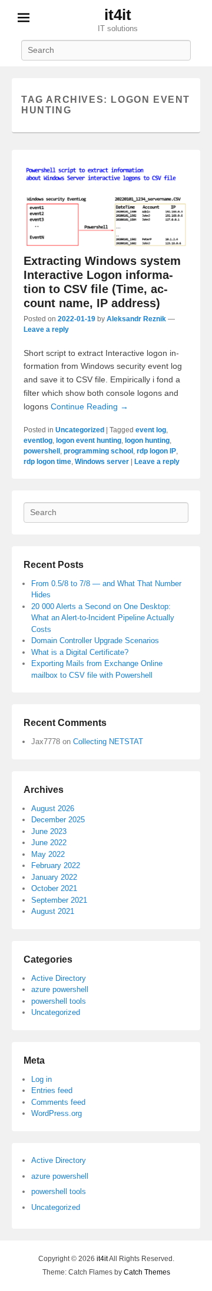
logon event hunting (88, 440)
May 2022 (48, 854)
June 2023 (49, 831)
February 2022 (55, 865)
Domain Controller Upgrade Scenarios (95, 640)
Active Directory (58, 978)
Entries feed (51, 1090)
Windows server (102, 462)
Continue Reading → (89, 406)
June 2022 (49, 842)
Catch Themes (147, 1272)
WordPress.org (56, 1113)
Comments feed (58, 1102)
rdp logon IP (156, 451)
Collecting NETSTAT (108, 741)
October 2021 (54, 888)
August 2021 (52, 911)
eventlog (38, 440)
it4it (117, 14)
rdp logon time (47, 462)
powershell (42, 451)
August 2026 (52, 808)
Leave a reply (46, 329)
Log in (41, 1079)
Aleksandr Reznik (136, 319)
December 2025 (58, 819)
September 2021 (59, 900)
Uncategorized (79, 430)
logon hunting (147, 440)
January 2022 (54, 877)
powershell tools (58, 1001)
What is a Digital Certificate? (79, 652)
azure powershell (59, 989)
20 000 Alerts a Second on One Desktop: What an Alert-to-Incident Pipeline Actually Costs (102, 618)
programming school (98, 451)
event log (150, 430)
